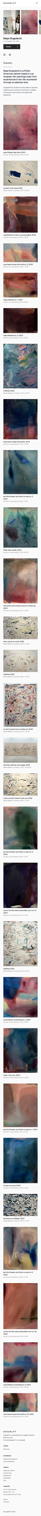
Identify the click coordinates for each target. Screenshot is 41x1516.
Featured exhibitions (10, 1459)
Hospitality (7, 1478)
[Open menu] (37, 3)
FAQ (4, 1480)
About (5, 1499)
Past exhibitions (8, 1461)
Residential (7, 1475)
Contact (6, 1502)
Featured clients (9, 1470)
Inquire (8, 47)
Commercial (7, 1473)
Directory (6, 1449)
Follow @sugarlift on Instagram (14, 1440)
